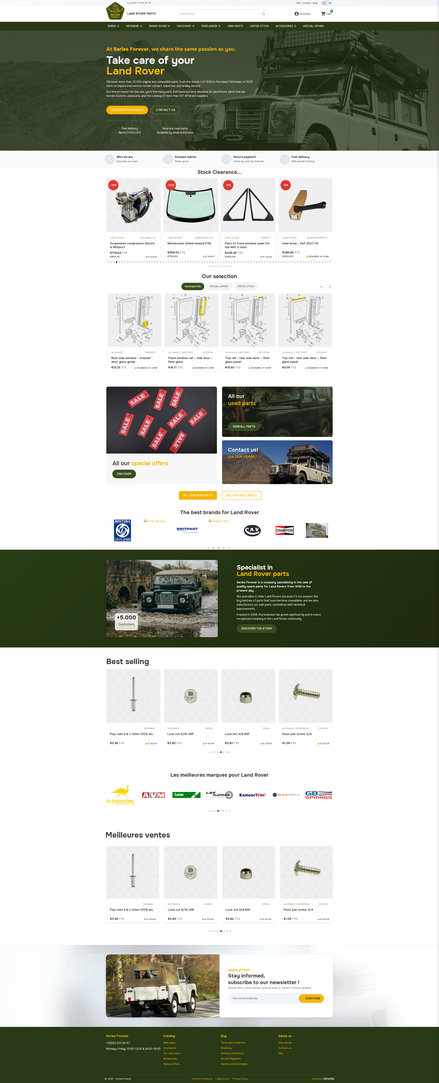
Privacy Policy (240, 1078)
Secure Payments (231, 1058)
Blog (315, 3)
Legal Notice (222, 1078)
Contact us (284, 1048)
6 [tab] (232, 381)
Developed (317, 1078)
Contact (306, 3)
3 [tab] (217, 381)
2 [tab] (211, 381)
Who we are (125, 157)
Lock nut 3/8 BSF (122, 910)
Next (329, 286)
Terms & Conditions (202, 1078)
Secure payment (244, 157)
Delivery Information (232, 1053)
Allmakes (117, 352)
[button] (127, 110)
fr (324, 3)
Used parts (169, 1048)
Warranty (226, 1048)
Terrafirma (289, 237)
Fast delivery (300, 157)
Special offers (171, 1063)
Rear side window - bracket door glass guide (131, 360)
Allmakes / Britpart (180, 352)
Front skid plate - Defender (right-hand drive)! (301, 245)
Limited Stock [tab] (245, 286)
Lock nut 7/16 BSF (295, 734)
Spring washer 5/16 (239, 734)
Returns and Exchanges (234, 1063)
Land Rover (117, 237)
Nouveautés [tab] (193, 286)
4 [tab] (222, 381)
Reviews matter (186, 157)
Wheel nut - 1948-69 (182, 734)
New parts (169, 1042)
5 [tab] (227, 381)
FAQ (298, 3)
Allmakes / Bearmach (123, 728)
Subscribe (313, 998)
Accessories (170, 1058)
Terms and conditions (233, 1042)
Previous (321, 286)
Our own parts (171, 1053)
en (330, 3)
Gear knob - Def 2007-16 (243, 243)
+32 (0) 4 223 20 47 (140, 2)
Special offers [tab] (219, 286)
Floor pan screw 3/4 (124, 734)
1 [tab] (206, 381)
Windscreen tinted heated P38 (131, 243)
